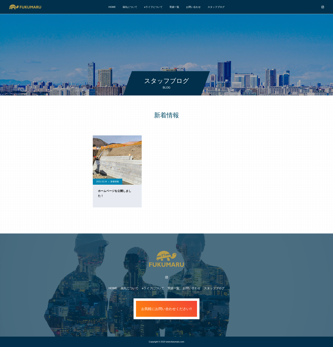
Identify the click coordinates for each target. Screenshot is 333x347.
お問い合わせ (193, 7)
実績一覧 (174, 7)
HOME (112, 7)
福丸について (130, 7)
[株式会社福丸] (25, 6)
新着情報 (114, 181)
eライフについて (153, 7)
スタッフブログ (216, 7)
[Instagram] (322, 7)
